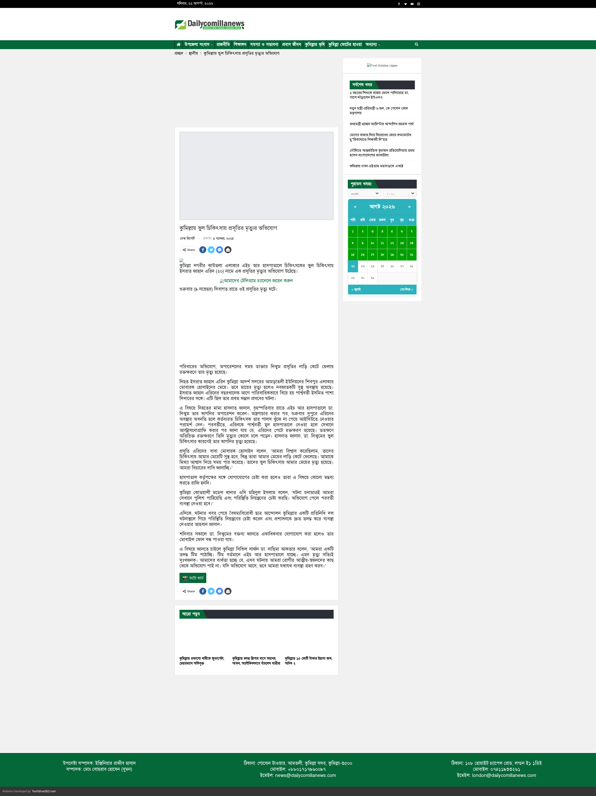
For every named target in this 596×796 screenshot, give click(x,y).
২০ (402, 255)
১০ (372, 243)
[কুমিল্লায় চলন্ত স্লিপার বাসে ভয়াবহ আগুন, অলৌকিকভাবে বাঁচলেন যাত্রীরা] (256, 637)
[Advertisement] (343, 23)
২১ (411, 255)
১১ (382, 243)
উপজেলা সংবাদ (197, 44)
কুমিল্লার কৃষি (315, 44)
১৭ (372, 255)
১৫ (353, 255)
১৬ (362, 255)
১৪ (411, 243)
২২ (353, 266)
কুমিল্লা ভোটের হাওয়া (345, 44)
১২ (392, 243)
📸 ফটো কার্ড (192, 578)
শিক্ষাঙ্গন (240, 44)
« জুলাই (356, 289)
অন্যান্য (371, 44)
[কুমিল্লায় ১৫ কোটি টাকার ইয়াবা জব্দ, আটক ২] (309, 637)
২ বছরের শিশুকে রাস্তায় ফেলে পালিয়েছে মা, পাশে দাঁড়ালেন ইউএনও (379, 95)
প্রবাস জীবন (291, 44)
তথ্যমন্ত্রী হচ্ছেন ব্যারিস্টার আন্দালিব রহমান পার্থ (381, 124)
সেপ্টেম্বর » (406, 289)
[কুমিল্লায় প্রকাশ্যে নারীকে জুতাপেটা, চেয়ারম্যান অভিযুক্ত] (203, 637)
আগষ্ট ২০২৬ (382, 206)
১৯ (392, 255)
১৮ (382, 255)
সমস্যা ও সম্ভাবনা (264, 44)
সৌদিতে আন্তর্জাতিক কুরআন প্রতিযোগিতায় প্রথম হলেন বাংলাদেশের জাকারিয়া (382, 153)
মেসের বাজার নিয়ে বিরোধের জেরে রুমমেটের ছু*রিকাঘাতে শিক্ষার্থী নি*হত (380, 137)
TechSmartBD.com (44, 791)
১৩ (402, 243)
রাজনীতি (223, 44)
